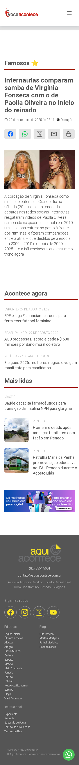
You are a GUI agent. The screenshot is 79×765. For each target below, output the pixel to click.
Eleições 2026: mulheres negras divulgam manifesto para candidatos (40, 365)
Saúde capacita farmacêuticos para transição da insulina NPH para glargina (38, 406)
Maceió (8, 664)
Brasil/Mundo (12, 651)
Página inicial (12, 634)
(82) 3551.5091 (39, 568)
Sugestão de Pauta (15, 722)
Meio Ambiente (13, 668)
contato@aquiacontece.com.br (39, 575)
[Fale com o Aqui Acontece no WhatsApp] (69, 755)
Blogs (7, 694)
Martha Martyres (49, 638)
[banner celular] (39, 512)
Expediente (10, 714)
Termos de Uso (13, 731)
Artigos (8, 647)
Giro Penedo (47, 634)
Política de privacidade (17, 727)
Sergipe (8, 689)
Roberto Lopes (48, 647)
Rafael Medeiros (49, 642)
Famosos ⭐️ (21, 63)
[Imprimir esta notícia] (69, 134)
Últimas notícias (13, 638)
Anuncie (9, 718)
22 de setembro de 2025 (25, 120)
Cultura (8, 655)
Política (8, 677)
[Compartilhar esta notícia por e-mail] (54, 134)
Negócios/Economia (16, 685)
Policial (8, 681)
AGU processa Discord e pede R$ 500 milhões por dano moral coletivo (36, 342)
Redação (67, 120)
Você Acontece (13, 698)
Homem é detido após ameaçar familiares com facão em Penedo (54, 432)
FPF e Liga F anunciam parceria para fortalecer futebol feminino (35, 318)
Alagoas (9, 642)
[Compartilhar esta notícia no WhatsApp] (25, 134)
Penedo (8, 672)
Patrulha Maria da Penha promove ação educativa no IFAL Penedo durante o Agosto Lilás (55, 465)
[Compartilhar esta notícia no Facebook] (10, 134)
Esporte (8, 659)
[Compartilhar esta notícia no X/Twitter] (39, 134)
